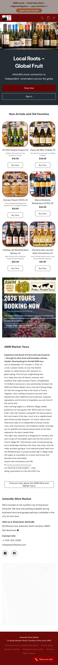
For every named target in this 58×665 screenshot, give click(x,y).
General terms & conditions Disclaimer (21, 645)
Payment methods (12, 649)
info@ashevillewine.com (14, 544)
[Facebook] (14, 553)
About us (50, 649)
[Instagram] (5, 553)
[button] (29, 10)
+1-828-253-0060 (11, 540)
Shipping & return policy (33, 649)
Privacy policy (47, 645)
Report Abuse (29, 653)
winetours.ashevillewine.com (19, 464)
